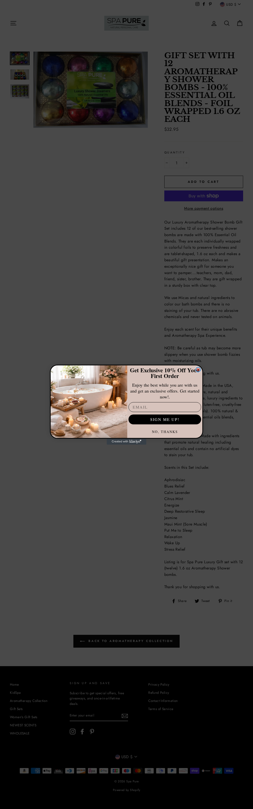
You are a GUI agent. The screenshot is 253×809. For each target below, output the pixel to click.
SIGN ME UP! (164, 419)
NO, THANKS (165, 431)
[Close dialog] (198, 369)
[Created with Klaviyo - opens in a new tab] (126, 442)
